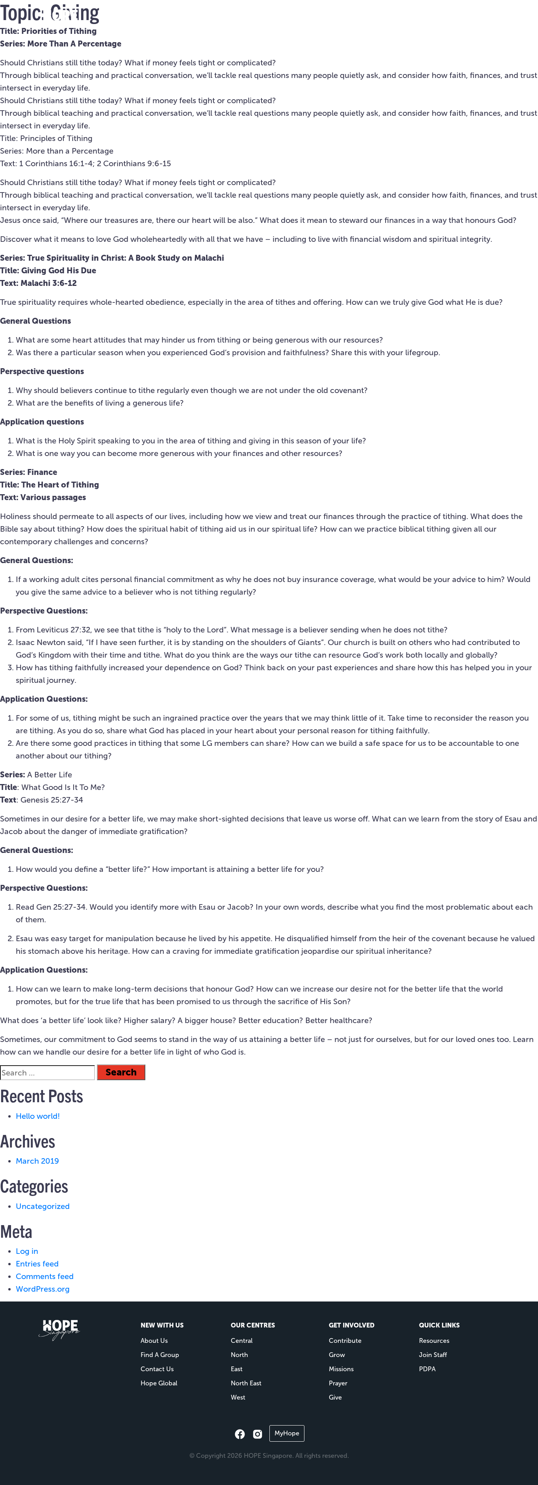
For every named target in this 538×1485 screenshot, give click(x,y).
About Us (154, 1340)
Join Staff (433, 1355)
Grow (337, 1355)
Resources (353, 20)
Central (241, 1340)
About (265, 20)
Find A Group (160, 1355)
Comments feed (45, 1276)
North (239, 1355)
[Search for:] (47, 1072)
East (237, 1369)
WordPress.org (43, 1289)
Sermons (405, 20)
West (238, 1397)
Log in (27, 1251)
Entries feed (37, 1263)
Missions (309, 20)
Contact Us (157, 1369)
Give (440, 20)
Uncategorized (43, 1206)
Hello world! (38, 1116)
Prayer (338, 1383)
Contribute (345, 1340)
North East (246, 1383)
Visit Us (229, 20)
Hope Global (159, 1383)
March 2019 (37, 1161)
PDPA (427, 1369)
